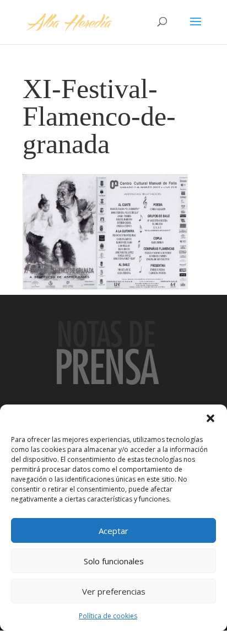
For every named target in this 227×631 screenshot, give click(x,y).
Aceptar (113, 530)
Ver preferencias (113, 591)
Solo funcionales (114, 561)
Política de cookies (108, 616)
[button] (210, 418)
